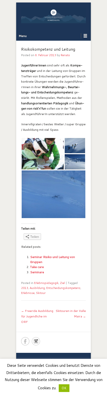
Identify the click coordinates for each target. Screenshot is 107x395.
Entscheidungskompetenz (63, 288)
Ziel (62, 283)
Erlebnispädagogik (46, 283)
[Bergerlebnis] (53, 15)
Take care (37, 267)
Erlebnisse (28, 293)
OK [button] (64, 388)
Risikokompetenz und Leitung (48, 49)
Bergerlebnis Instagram (36, 341)
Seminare (37, 272)
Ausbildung (37, 288)
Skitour (41, 293)
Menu (23, 36)
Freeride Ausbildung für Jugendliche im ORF (37, 316)
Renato (65, 55)
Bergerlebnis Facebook (25, 341)
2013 (24, 288)
